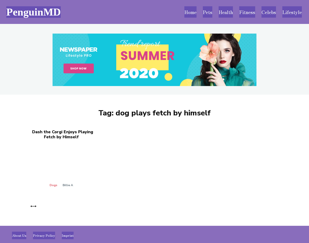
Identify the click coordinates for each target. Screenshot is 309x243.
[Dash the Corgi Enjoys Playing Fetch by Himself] (68, 170)
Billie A (68, 185)
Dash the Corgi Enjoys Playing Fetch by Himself (62, 134)
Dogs (53, 185)
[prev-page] (33, 205)
